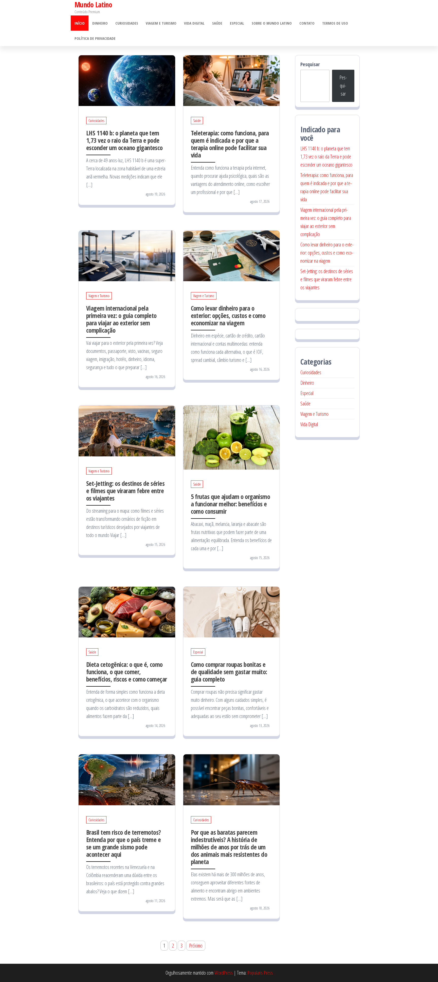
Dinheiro (100, 23)
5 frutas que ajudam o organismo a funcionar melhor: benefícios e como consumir (230, 503)
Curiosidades (126, 23)
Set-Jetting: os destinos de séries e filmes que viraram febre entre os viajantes (125, 490)
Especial (237, 23)
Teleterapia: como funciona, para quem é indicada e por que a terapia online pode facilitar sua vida (230, 144)
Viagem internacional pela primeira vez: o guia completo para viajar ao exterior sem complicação (121, 319)
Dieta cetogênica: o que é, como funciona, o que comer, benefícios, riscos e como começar (126, 671)
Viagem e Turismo (161, 23)
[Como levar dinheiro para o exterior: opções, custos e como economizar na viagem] (231, 255)
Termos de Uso (335, 23)
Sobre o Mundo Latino (272, 23)
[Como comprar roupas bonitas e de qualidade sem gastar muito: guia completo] (231, 611)
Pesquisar (310, 64)
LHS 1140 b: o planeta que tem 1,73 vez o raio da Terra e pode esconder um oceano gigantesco (124, 140)
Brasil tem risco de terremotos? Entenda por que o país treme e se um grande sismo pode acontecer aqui (123, 843)
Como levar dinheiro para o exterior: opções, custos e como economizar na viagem (228, 315)
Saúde (217, 23)
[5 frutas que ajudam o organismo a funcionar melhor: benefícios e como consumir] (231, 437)
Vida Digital (194, 23)
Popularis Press (260, 972)
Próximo (196, 945)
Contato (307, 23)
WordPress (223, 972)
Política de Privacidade (95, 38)
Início (80, 23)
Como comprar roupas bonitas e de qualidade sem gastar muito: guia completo (229, 671)
